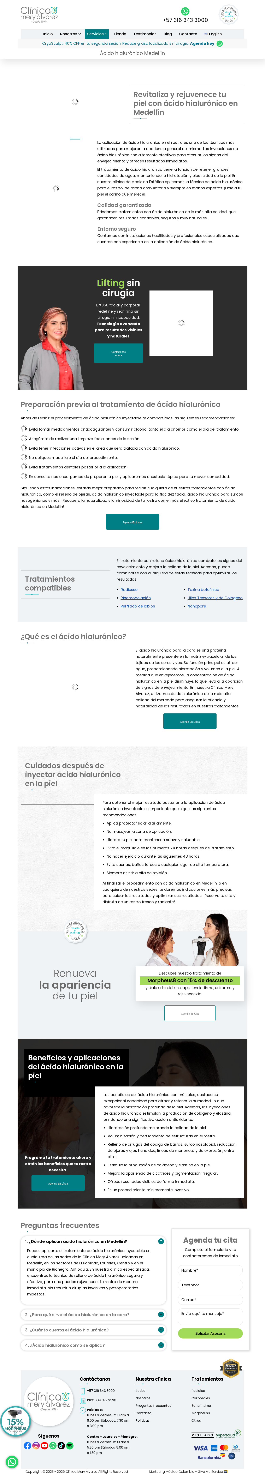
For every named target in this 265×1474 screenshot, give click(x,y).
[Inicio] (39, 21)
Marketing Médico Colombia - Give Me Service (186, 1471)
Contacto (143, 1413)
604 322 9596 (105, 1400)
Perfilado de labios (138, 606)
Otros (196, 1420)
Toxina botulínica (203, 589)
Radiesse (129, 589)
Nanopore (197, 606)
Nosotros (143, 1398)
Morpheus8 (201, 1413)
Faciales (198, 1390)
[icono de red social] (27, 1446)
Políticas (142, 1420)
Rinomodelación (136, 597)
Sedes (140, 1390)
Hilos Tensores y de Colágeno (215, 597)
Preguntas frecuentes (153, 1405)
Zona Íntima (201, 1405)
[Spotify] (69, 1446)
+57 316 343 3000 (185, 20)
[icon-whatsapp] (12, 1462)
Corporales (201, 1398)
